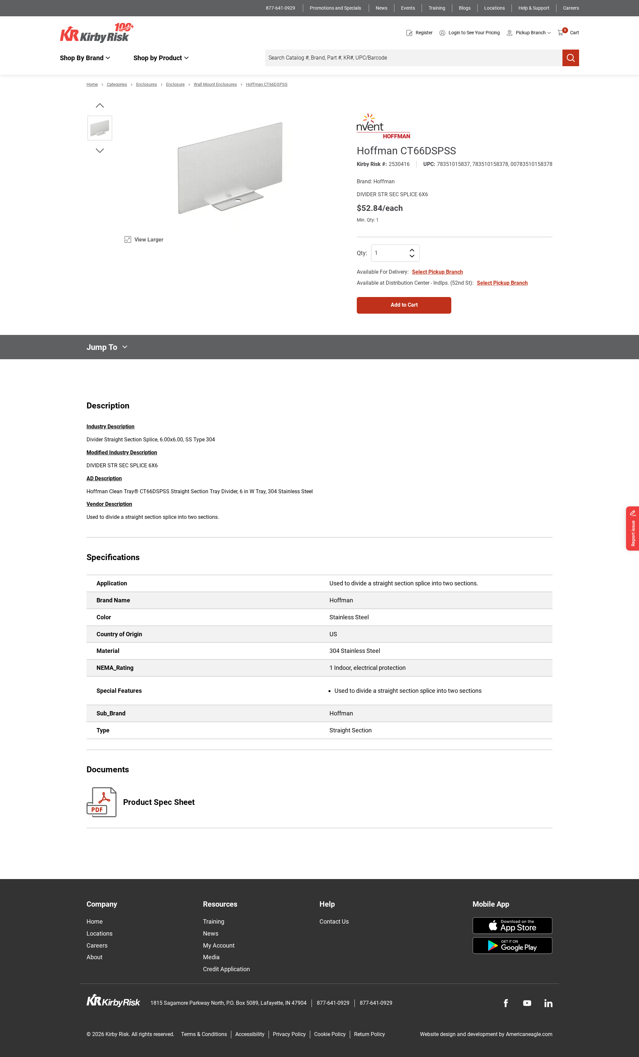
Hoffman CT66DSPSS (267, 84)
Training (437, 8)
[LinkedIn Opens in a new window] (548, 1003)
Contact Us (334, 921)
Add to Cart (404, 305)
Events (408, 8)
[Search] (570, 58)
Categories (117, 84)
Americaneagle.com (529, 1034)
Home (92, 84)
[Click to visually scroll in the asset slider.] (100, 105)
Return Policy (369, 1034)
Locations (494, 8)
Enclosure (175, 84)
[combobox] (413, 58)
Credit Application (226, 969)
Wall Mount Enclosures (215, 84)
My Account (219, 945)
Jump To (102, 347)
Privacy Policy (289, 1034)
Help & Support (534, 8)
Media (211, 957)
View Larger (148, 239)
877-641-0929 (281, 8)
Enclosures (146, 84)
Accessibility (250, 1034)
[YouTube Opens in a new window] (527, 1003)
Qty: (362, 252)
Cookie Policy (330, 1034)
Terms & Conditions (204, 1034)
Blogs (465, 8)
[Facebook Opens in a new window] (506, 1003)
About (95, 957)
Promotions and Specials (336, 8)
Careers (571, 8)
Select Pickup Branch (437, 272)
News (381, 8)
